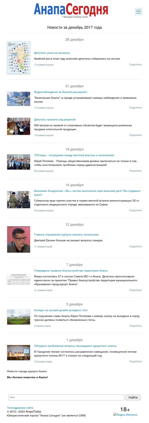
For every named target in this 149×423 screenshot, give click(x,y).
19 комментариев (43, 135)
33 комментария (43, 361)
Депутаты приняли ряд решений (54, 119)
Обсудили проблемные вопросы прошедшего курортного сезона (75, 346)
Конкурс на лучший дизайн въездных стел (60, 310)
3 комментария (42, 325)
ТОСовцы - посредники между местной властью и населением (74, 155)
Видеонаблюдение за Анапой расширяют (60, 92)
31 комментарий (43, 290)
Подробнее (135, 64)
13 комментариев (43, 107)
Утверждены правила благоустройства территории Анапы (71, 270)
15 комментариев (43, 64)
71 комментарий (43, 246)
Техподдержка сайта (20, 407)
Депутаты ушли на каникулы (52, 52)
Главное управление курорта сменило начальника (66, 234)
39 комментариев (43, 170)
